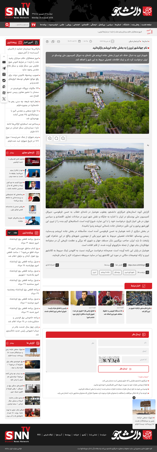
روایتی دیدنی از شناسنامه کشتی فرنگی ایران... (14, 208)
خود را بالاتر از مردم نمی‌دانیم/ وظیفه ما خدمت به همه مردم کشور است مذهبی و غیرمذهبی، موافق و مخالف (16, 173)
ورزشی (68, 24)
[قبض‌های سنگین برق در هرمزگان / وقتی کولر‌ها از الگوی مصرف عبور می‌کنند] (32, 388)
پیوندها (68, 435)
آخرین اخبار (28, 43)
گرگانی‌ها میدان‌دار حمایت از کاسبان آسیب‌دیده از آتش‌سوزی (23, 51)
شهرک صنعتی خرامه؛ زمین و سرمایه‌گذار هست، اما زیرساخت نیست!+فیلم (14, 352)
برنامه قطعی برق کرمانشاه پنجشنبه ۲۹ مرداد (23, 292)
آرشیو (84, 435)
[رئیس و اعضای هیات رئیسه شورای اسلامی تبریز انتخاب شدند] (56, 298)
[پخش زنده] (33, 25)
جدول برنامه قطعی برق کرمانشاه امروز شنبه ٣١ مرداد (24, 310)
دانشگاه (126, 24)
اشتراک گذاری (50, 265)
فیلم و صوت (53, 24)
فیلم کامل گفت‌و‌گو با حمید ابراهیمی (16, 161)
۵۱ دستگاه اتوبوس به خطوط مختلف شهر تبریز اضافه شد (112, 312)
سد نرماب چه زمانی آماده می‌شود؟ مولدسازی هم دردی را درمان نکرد (14, 376)
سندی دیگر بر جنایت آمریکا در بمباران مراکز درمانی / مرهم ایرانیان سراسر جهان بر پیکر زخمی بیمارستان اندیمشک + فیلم (14, 401)
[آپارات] (4, 93)
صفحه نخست (146, 24)
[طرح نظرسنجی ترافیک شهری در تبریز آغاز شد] (139, 298)
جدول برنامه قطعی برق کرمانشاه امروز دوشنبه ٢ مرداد (24, 301)
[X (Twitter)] (4, 99)
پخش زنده (135, 24)
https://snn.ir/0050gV (136, 265)
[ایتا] (4, 87)
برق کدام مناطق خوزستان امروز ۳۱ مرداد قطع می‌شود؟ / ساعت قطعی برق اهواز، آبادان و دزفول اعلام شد (23, 252)
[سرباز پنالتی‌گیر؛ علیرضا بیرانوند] (32, 221)
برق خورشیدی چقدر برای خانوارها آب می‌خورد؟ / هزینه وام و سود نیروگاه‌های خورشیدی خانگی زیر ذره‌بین (15, 364)
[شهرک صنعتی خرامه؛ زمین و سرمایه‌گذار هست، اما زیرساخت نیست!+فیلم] (32, 352)
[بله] (4, 81)
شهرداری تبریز (129, 272)
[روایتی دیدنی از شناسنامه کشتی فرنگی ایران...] (32, 209)
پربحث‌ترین (12, 43)
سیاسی (110, 24)
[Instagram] (4, 74)
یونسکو (117, 272)
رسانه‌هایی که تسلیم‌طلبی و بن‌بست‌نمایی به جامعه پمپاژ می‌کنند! (14, 197)
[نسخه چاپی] (47, 41)
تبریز (94, 272)
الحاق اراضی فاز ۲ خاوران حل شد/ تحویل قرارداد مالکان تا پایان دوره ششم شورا (83, 314)
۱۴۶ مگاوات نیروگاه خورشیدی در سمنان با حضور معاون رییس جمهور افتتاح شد (22, 92)
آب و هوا (59, 435)
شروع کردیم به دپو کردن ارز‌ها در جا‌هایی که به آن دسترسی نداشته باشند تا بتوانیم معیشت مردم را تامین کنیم (14, 185)
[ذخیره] (52, 41)
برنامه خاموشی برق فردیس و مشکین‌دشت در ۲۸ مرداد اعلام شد (23, 320)
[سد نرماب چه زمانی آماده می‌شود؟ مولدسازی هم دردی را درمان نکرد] (32, 376)
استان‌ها (118, 24)
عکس (62, 24)
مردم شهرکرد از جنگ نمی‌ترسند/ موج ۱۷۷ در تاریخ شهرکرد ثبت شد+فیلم (22, 139)
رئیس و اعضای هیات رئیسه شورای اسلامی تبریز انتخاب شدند (55, 310)
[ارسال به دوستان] (58, 41)
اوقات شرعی (48, 435)
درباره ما (103, 435)
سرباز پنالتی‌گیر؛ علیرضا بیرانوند (15, 220)
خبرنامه (76, 435)
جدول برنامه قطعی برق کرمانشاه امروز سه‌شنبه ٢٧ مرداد (24, 282)
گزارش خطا (118, 265)
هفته (15, 232)
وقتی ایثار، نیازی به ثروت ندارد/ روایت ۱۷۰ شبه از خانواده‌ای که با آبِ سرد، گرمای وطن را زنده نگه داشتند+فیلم (14, 413)
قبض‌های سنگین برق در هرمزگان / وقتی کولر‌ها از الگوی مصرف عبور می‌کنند (14, 389)
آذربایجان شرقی (134, 41)
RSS (39, 435)
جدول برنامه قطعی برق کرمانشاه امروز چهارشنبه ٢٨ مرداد (24, 264)
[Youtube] (4, 62)
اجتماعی (76, 24)
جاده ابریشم (105, 272)
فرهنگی (94, 24)
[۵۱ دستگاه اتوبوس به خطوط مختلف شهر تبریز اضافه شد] (111, 298)
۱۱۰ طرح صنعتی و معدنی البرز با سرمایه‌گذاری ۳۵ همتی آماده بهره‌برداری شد (25, 115)
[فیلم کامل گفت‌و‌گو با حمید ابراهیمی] (32, 162)
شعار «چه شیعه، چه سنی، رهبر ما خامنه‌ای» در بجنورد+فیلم (23, 103)
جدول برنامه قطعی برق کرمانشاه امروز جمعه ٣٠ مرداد (24, 241)
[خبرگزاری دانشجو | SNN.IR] (131, 11)
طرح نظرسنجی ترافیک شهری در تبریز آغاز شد (139, 310)
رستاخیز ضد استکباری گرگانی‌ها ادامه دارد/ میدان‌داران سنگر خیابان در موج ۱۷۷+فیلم (22, 128)
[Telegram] (4, 68)
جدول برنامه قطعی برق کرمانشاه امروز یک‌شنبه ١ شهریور (24, 273)
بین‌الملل (102, 24)
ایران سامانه (8, 448)
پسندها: (107, 265)
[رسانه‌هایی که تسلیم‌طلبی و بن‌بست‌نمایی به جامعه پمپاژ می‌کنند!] (32, 197)
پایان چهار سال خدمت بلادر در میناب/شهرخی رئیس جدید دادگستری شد (22, 331)
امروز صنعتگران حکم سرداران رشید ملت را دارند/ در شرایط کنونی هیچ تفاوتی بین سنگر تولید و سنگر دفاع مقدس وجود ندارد (100, 32)
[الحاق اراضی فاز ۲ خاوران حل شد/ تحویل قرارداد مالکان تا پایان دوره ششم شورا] (84, 298)
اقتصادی (85, 24)
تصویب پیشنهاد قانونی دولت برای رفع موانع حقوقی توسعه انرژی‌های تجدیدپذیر (23, 79)
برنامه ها (43, 24)
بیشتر (10, 152)
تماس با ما (93, 435)
